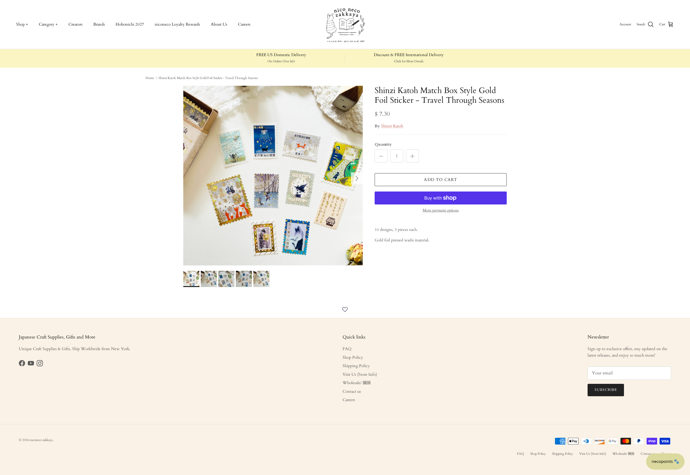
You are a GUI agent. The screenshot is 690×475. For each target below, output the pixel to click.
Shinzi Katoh (392, 126)
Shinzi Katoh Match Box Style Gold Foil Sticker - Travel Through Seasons (208, 78)
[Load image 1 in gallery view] (273, 175)
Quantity (383, 144)
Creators (75, 24)
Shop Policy (353, 357)
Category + (48, 24)
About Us (219, 24)
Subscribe (606, 389)
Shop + (22, 24)
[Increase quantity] (412, 155)
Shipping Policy (356, 365)
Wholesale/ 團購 (357, 382)
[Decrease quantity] (381, 155)
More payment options (441, 210)
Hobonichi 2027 (130, 24)
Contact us (352, 391)
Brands (99, 24)
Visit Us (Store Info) (360, 374)
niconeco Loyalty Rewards (177, 24)
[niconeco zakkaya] (345, 24)
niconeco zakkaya (41, 440)
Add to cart (440, 179)
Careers (244, 24)
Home (150, 78)
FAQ (347, 348)
